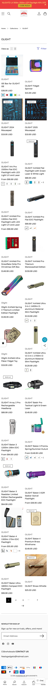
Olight (4, 302)
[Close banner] (45, 4)
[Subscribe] (41, 636)
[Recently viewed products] (44, 339)
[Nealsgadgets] (23, 14)
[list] (11, 48)
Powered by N (21, 676)
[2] (15, 48)
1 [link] (8, 600)
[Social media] (44, 345)
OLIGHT (5, 79)
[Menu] (3, 14)
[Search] (9, 14)
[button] (45, 14)
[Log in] (39, 14)
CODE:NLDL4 (25, 6)
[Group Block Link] (24, 655)
